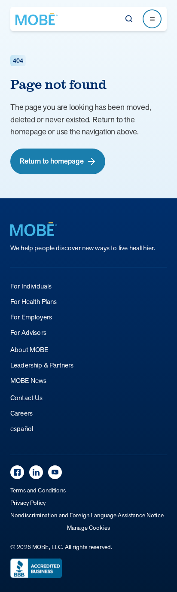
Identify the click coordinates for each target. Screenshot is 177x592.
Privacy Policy (28, 503)
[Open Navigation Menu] (152, 18)
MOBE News (28, 380)
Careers (21, 413)
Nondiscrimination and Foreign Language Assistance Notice (87, 515)
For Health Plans (33, 301)
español (21, 428)
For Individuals (31, 286)
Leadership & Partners (41, 365)
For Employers (31, 317)
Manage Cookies (88, 527)
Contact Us (26, 397)
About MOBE (29, 349)
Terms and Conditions (38, 490)
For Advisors (28, 332)
